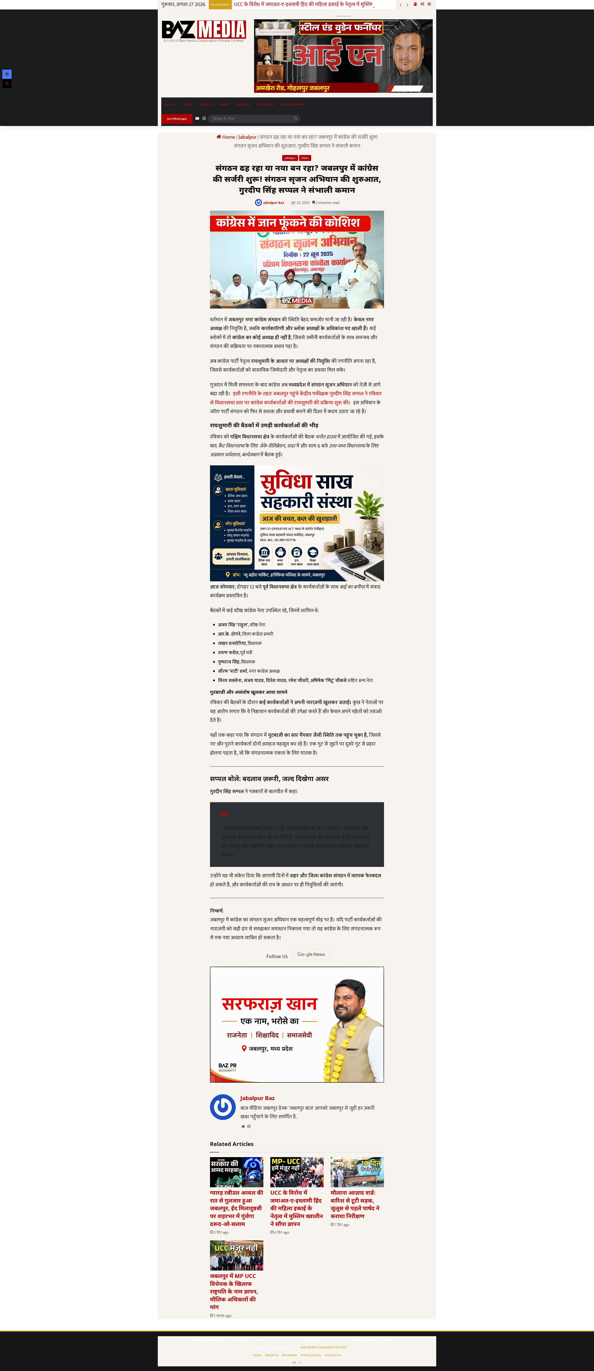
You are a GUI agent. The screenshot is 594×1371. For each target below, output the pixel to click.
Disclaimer (289, 1355)
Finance (204, 104)
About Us (272, 1355)
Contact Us (333, 1355)
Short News (265, 104)
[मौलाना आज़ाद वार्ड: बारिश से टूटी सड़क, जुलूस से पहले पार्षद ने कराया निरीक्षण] (357, 1172)
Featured (243, 104)
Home (228, 137)
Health (224, 104)
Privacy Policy (311, 1355)
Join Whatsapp (177, 118)
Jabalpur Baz (274, 203)
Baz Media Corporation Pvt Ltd (323, 1347)
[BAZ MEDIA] (204, 31)
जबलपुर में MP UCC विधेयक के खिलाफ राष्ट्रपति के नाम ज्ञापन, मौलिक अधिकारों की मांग (234, 1292)
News (169, 104)
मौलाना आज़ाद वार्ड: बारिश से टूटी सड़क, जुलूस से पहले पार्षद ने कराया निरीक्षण (355, 1205)
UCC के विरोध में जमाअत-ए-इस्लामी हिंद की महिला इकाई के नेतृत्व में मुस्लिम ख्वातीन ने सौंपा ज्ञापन (296, 1209)
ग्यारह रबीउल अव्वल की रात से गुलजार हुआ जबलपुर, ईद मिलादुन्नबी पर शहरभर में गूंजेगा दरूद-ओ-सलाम (236, 1209)
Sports (187, 104)
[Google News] (311, 954)
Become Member (293, 104)
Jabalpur (248, 137)
